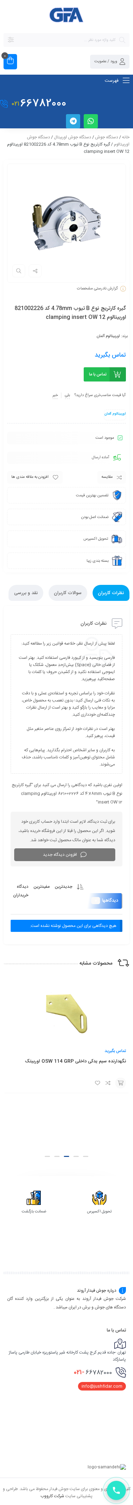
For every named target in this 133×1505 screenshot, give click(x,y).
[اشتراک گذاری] (35, 271)
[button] (85, 1156)
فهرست (112, 81)
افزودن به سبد (120, 1083)
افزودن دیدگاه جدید (60, 854)
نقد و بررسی (26, 593)
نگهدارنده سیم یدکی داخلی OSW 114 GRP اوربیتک (75, 1061)
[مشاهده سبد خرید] (10, 61)
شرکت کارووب (52, 1495)
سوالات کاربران (68, 593)
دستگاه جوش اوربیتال (72, 137)
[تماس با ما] (116, 1490)
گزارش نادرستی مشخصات (97, 288)
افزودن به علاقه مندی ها (30, 477)
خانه (125, 137)
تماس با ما (97, 374)
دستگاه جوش (106, 137)
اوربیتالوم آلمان (108, 336)
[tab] (111, 593)
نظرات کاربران (111, 593)
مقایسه (107, 477)
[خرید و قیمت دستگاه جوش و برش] (67, 16)
